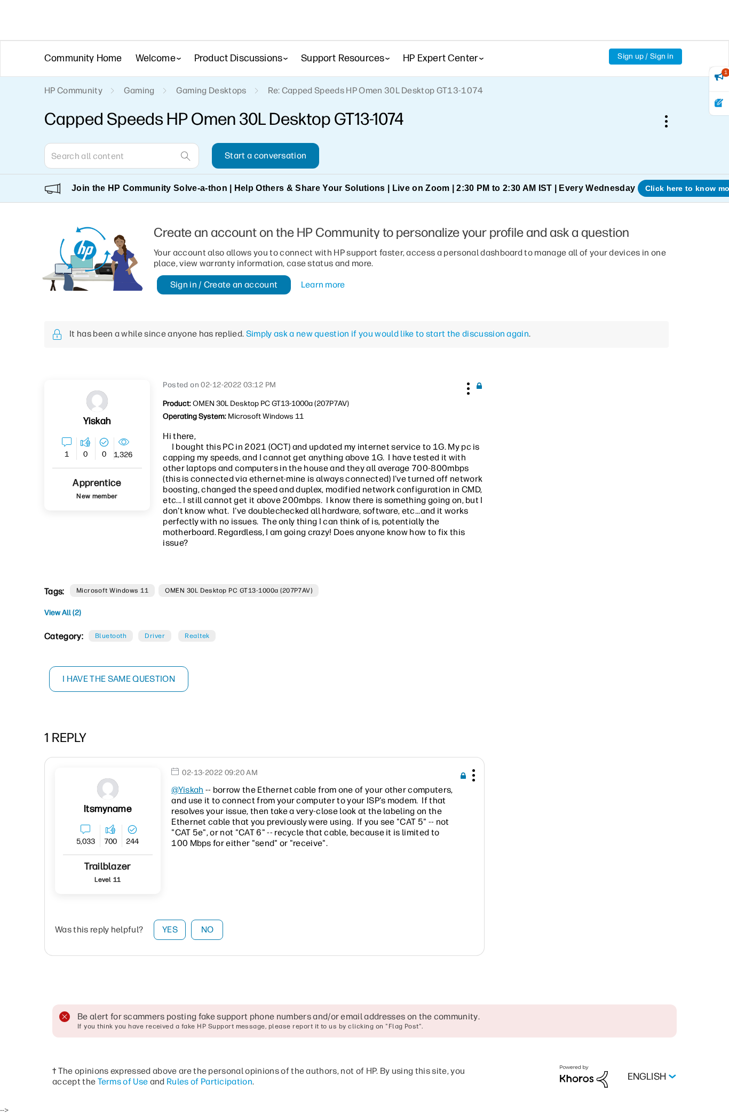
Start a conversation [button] (265, 155)
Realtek (197, 636)
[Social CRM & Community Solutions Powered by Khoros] (584, 1076)
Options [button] (672, 121)
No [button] (207, 929)
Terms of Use (123, 1081)
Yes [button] (170, 929)
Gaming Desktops (211, 90)
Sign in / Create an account (224, 285)
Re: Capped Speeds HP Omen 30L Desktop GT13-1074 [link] (376, 90)
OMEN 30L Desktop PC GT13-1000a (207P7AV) (238, 590)
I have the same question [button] (118, 679)
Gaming (139, 90)
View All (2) (62, 612)
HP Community (73, 90)
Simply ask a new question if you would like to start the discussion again (387, 334)
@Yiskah (187, 790)
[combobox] (121, 156)
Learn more (323, 285)
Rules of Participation (209, 1081)
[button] (467, 387)
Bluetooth (110, 636)
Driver (155, 636)
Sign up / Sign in (645, 56)
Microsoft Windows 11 (112, 590)
